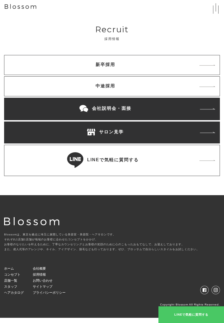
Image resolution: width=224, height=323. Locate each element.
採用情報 (39, 274)
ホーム (9, 268)
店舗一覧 (10, 280)
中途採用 (105, 85)
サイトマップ (42, 287)
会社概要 (39, 268)
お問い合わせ (42, 280)
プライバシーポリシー (49, 293)
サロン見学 (111, 131)
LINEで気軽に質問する (112, 159)
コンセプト (12, 274)
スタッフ (10, 287)
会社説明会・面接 (110, 108)
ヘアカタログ (14, 293)
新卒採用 (105, 64)
